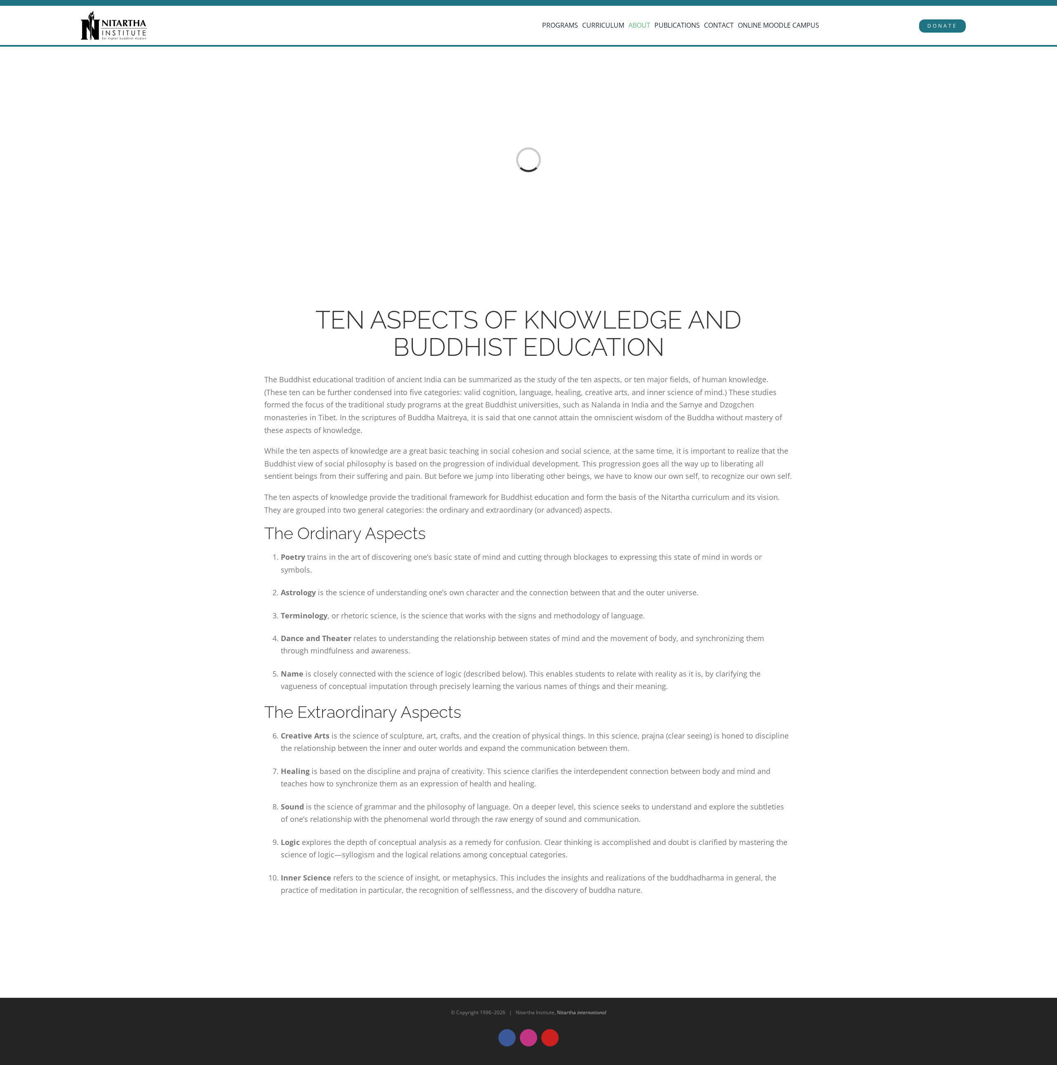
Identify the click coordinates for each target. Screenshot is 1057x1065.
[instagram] (45, 3)
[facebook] (33, 3)
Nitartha (581, 1012)
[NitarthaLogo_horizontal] (114, 14)
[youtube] (57, 3)
